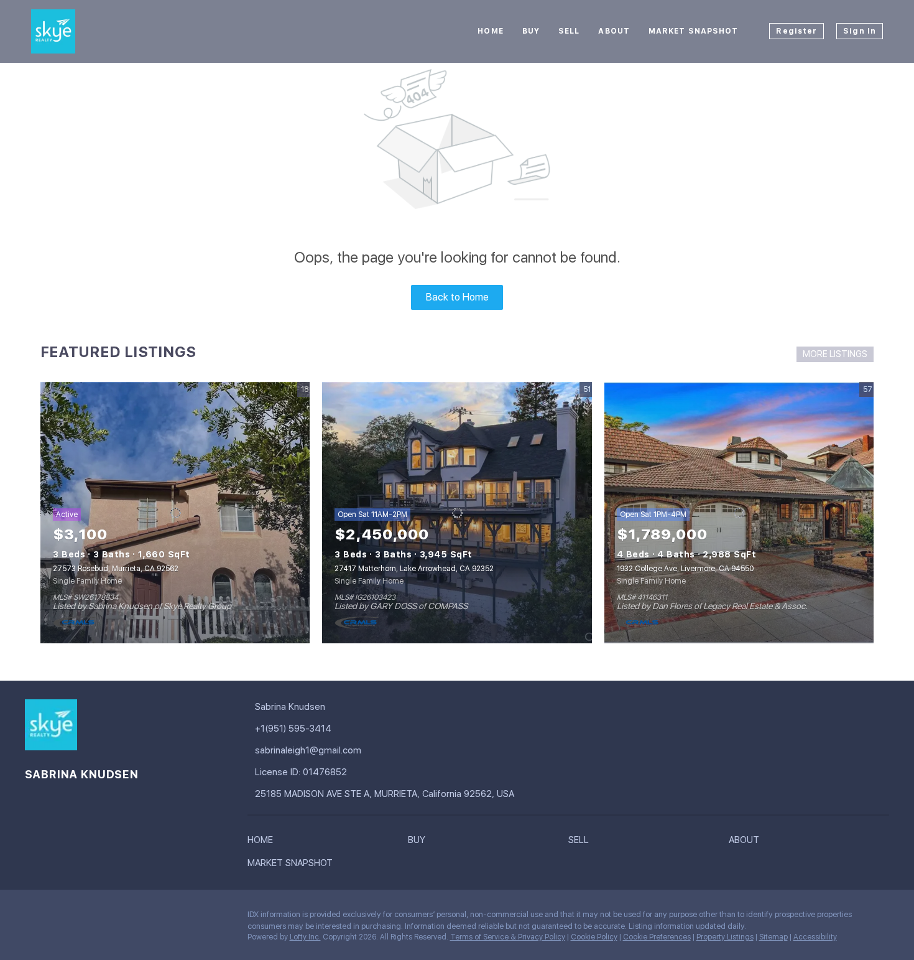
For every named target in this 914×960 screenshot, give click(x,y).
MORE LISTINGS (835, 354)
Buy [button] (531, 31)
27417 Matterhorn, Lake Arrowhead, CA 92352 (414, 568)
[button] (263, 842)
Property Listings (725, 937)
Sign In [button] (859, 31)
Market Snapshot (694, 31)
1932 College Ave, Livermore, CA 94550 (685, 568)
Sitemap (773, 937)
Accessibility (815, 937)
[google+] (59, 917)
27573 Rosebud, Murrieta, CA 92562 (115, 568)
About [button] (614, 31)
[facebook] (34, 917)
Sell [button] (568, 31)
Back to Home (457, 297)
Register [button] (796, 31)
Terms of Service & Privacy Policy (507, 937)
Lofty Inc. (305, 937)
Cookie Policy (594, 937)
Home (490, 31)
